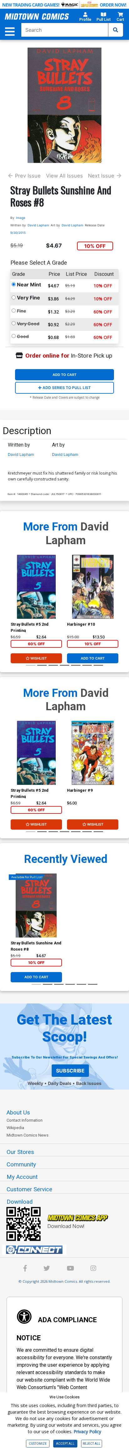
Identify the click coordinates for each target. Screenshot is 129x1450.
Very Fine (28, 297)
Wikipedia (15, 1127)
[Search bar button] (115, 30)
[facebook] (25, 1269)
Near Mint (29, 284)
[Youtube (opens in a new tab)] (70, 1269)
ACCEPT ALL (65, 1443)
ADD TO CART (64, 375)
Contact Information (25, 1120)
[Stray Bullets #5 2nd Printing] (36, 587)
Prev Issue (28, 176)
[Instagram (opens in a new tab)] (93, 1269)
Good (23, 336)
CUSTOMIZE (38, 1443)
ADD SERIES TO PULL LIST (66, 387)
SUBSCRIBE (70, 1071)
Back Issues (88, 1083)
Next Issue (101, 176)
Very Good (28, 323)
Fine (21, 310)
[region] (13, 595)
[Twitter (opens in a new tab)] (47, 1269)
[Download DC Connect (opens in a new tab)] (67, 1250)
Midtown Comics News (28, 1135)
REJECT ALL (92, 1443)
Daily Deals (59, 1083)
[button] (85, 17)
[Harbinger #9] (92, 753)
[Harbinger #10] (92, 587)
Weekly (35, 1083)
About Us (18, 1112)
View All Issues (64, 176)
